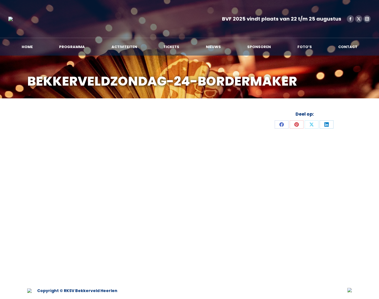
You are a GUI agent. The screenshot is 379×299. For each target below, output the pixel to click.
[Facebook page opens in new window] (350, 19)
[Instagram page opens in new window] (367, 19)
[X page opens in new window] (358, 19)
